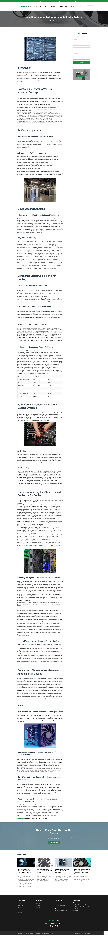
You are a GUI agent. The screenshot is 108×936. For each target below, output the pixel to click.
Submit (81, 62)
